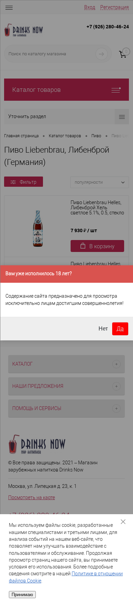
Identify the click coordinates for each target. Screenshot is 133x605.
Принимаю (22, 594)
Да (120, 328)
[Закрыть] (125, 521)
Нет (103, 329)
